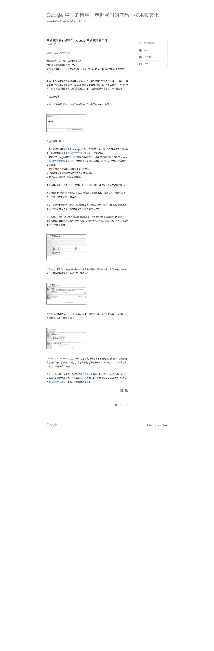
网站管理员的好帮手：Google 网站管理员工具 (76, 40)
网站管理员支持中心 (58, 382)
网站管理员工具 (74, 153)
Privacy (158, 425)
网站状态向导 (69, 104)
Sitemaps (50, 358)
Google (150, 425)
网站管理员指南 (56, 161)
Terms (165, 425)
